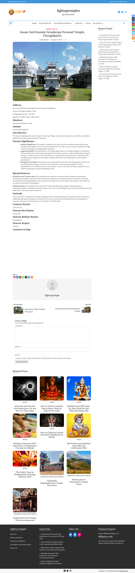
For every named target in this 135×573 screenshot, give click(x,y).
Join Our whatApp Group (118, 2)
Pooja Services (45, 23)
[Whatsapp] (23, 277)
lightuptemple (44, 40)
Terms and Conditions (17, 541)
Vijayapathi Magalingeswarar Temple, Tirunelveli (51, 483)
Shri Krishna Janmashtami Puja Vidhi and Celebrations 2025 (78, 445)
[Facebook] (29, 277)
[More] (32, 277)
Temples (78, 23)
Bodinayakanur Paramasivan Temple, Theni (78, 481)
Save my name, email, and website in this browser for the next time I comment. (44, 358)
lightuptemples (68, 11)
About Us (13, 534)
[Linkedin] (17, 277)
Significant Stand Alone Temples (52, 477)
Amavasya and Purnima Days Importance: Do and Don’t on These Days (25, 408)
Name (17, 347)
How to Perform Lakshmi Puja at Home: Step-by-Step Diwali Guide (52, 408)
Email (17, 355)
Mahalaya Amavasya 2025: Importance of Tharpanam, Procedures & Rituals (25, 445)
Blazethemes (124, 571)
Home (34, 23)
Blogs (88, 23)
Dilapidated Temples (62, 23)
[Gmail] (133, 35)
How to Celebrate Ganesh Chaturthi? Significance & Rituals (51, 434)
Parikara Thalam (52, 29)
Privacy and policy (16, 538)
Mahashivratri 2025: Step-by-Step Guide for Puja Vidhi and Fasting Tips (78, 408)
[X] (26, 277)
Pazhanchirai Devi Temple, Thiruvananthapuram (25, 519)
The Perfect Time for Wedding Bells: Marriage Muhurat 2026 (25, 474)
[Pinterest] (20, 277)
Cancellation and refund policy (20, 545)
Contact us (14, 548)
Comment (19, 326)
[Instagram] (14, 277)
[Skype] (133, 32)
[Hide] (134, 41)
